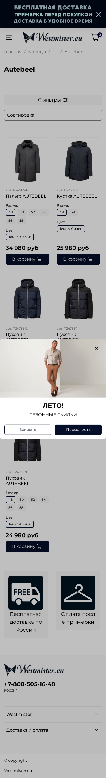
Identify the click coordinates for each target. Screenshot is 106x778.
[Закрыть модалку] (96, 348)
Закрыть (28, 429)
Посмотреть (78, 429)
